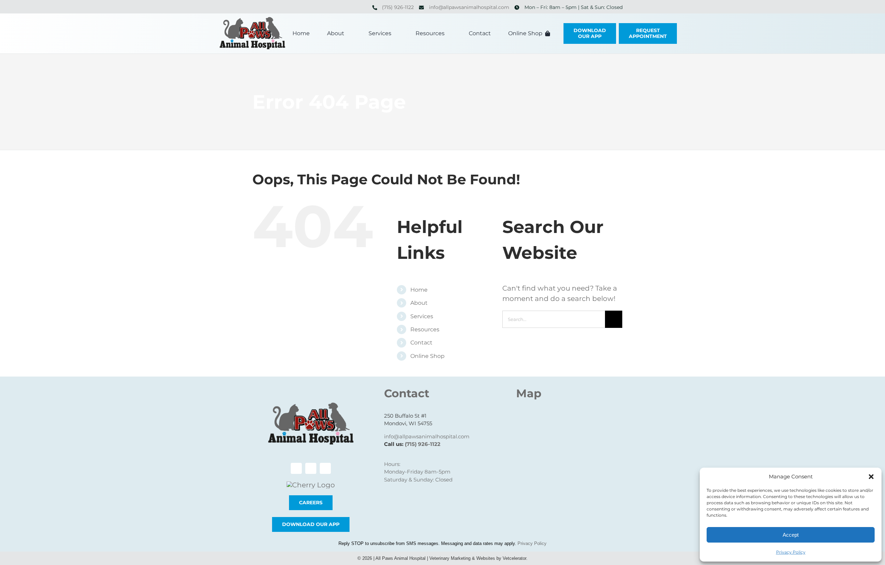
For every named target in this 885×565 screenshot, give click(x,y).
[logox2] (252, 20)
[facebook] (90, 7)
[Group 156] (311, 485)
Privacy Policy (790, 552)
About (419, 303)
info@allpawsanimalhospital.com (469, 7)
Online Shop (427, 356)
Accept (791, 535)
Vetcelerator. (515, 558)
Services (421, 316)
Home (419, 289)
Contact (421, 342)
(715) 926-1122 (398, 7)
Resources (424, 329)
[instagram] (101, 7)
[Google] (112, 7)
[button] (871, 476)
